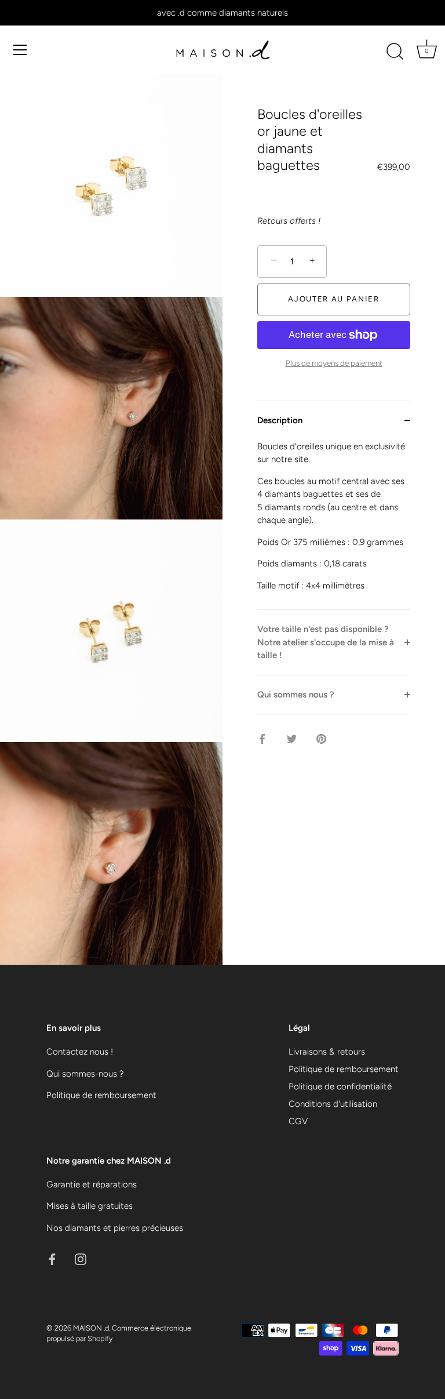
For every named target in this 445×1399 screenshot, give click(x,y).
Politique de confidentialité (340, 1086)
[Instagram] (80, 1258)
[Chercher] (394, 51)
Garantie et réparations (91, 1184)
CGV (298, 1121)
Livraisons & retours (327, 1051)
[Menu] (20, 50)
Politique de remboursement (101, 1095)
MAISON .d (91, 1328)
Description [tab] (279, 420)
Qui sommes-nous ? (85, 1074)
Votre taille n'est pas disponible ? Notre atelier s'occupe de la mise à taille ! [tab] (325, 642)
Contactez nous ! (79, 1051)
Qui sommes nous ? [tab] (295, 694)
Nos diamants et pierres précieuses (114, 1228)
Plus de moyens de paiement (334, 363)
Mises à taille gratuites (89, 1206)
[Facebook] (52, 1258)
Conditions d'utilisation (333, 1104)
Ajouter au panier (334, 299)
